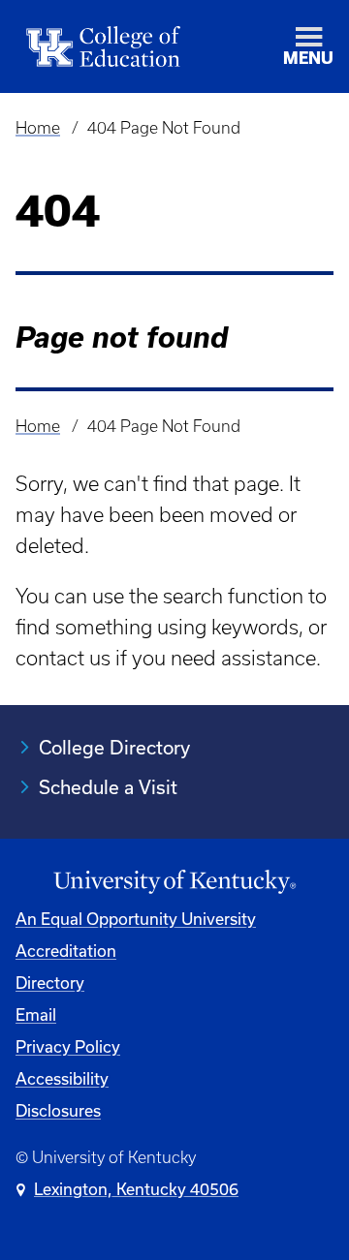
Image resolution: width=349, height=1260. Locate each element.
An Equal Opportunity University (136, 918)
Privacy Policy (68, 1046)
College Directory (114, 747)
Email (36, 1014)
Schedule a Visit (108, 787)
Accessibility (62, 1078)
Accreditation (66, 950)
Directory (50, 982)
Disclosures (58, 1110)
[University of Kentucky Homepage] (174, 882)
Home (38, 128)
